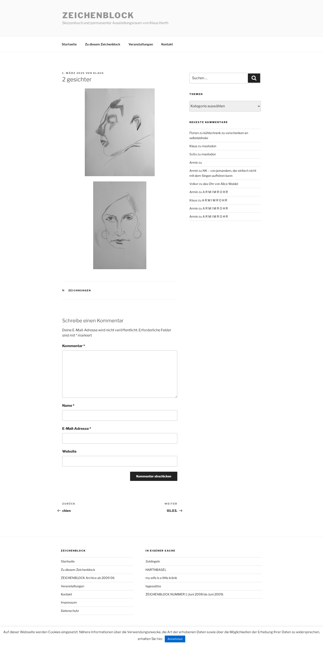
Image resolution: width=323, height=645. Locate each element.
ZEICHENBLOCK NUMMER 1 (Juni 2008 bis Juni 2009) (184, 594)
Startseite (69, 44)
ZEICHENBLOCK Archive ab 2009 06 (87, 578)
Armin (193, 162)
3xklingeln (152, 561)
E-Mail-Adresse (76, 428)
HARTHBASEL (155, 570)
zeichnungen (79, 290)
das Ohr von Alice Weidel (220, 184)
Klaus (98, 73)
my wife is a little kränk (161, 578)
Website (69, 451)
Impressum (69, 602)
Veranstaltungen (141, 44)
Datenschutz (70, 611)
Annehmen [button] (175, 639)
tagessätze (153, 586)
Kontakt (167, 44)
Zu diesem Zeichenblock (102, 44)
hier (159, 639)
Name (68, 405)
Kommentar (73, 346)
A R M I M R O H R (215, 192)
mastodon (209, 146)
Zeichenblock (98, 15)
